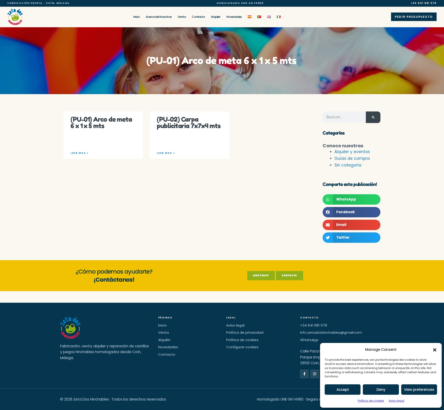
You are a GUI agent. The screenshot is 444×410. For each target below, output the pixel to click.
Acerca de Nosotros (159, 17)
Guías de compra (352, 158)
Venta (182, 17)
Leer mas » (79, 153)
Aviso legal (396, 401)
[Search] (373, 117)
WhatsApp (309, 339)
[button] (434, 350)
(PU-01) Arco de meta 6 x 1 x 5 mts (101, 122)
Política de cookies (371, 401)
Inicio (136, 17)
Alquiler (215, 17)
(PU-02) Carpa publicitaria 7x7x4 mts (189, 122)
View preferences (419, 389)
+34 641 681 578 (424, 3)
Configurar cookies (242, 347)
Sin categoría (347, 165)
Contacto (198, 17)
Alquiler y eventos (352, 151)
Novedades (234, 17)
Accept (342, 389)
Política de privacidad (244, 332)
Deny (380, 389)
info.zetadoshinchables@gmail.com (331, 332)
